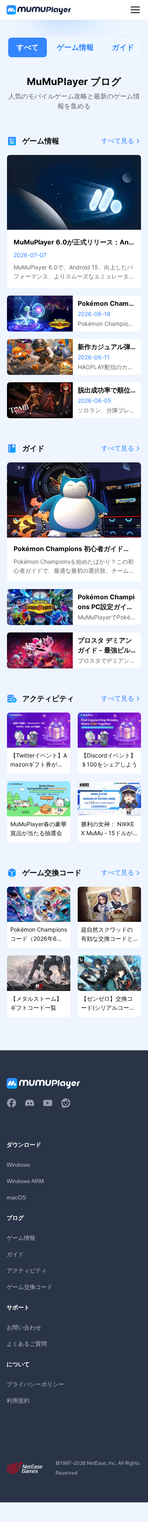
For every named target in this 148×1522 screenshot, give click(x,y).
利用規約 (18, 1400)
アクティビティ (27, 1270)
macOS (16, 1197)
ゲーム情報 (75, 47)
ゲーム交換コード (30, 1286)
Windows (18, 1164)
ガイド (123, 47)
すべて (27, 47)
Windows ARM (25, 1181)
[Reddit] (66, 1103)
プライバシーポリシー (35, 1384)
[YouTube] (48, 1103)
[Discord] (30, 1103)
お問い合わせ (24, 1327)
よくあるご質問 (27, 1343)
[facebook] (11, 1103)
